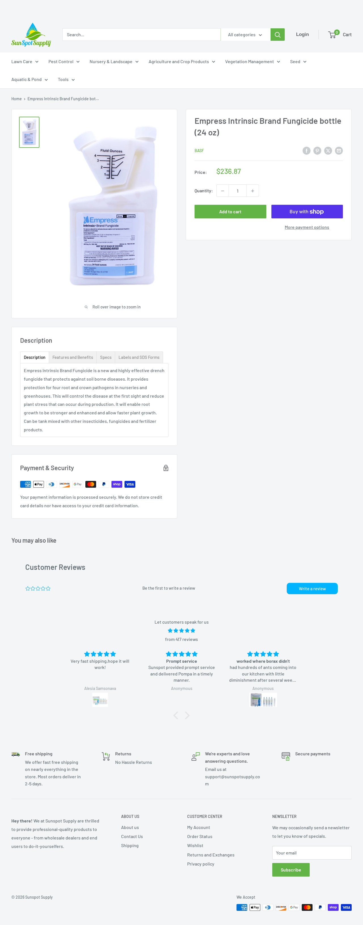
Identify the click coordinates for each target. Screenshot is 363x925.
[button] (177, 715)
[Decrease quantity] (223, 191)
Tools (63, 79)
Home (16, 98)
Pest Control (60, 61)
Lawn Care (21, 61)
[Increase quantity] (253, 191)
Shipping (130, 845)
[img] (181, 630)
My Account (198, 827)
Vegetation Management (249, 61)
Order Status (199, 836)
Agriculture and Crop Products (179, 61)
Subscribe (291, 869)
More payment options (307, 227)
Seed (295, 61)
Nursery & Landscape (111, 61)
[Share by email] (339, 150)
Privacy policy (200, 863)
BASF (199, 150)
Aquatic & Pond (26, 79)
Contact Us (132, 836)
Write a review (312, 588)
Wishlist (195, 845)
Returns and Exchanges (211, 854)
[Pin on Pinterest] (317, 150)
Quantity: (204, 190)
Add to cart (230, 211)
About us (130, 827)
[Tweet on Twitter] (328, 150)
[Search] (278, 34)
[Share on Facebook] (307, 150)
